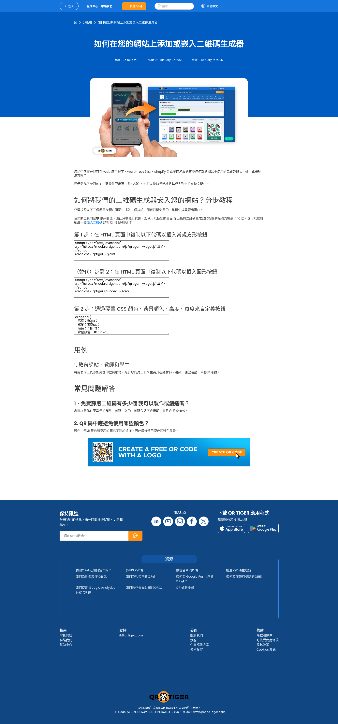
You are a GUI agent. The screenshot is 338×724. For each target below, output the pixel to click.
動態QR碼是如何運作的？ (94, 570)
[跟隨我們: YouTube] (168, 521)
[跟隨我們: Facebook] (192, 521)
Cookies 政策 (266, 649)
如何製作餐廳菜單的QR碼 (144, 587)
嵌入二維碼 (94, 222)
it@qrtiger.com (131, 635)
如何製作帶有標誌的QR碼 (244, 576)
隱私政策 (263, 645)
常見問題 (66, 635)
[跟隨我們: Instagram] (180, 521)
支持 (122, 630)
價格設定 (196, 649)
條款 (260, 630)
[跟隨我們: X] (204, 521)
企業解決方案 (199, 645)
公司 (193, 630)
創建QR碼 (136, 6)
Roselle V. (130, 60)
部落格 (87, 22)
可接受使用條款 (268, 640)
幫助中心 (66, 645)
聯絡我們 (66, 640)
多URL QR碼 (134, 570)
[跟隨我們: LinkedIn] (156, 521)
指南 (63, 630)
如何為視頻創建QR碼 (140, 576)
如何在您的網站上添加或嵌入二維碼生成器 (128, 22)
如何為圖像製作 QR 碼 (91, 576)
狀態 (193, 640)
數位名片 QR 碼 (187, 570)
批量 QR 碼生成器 (238, 570)
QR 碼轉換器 (185, 587)
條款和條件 (264, 635)
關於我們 (196, 635)
